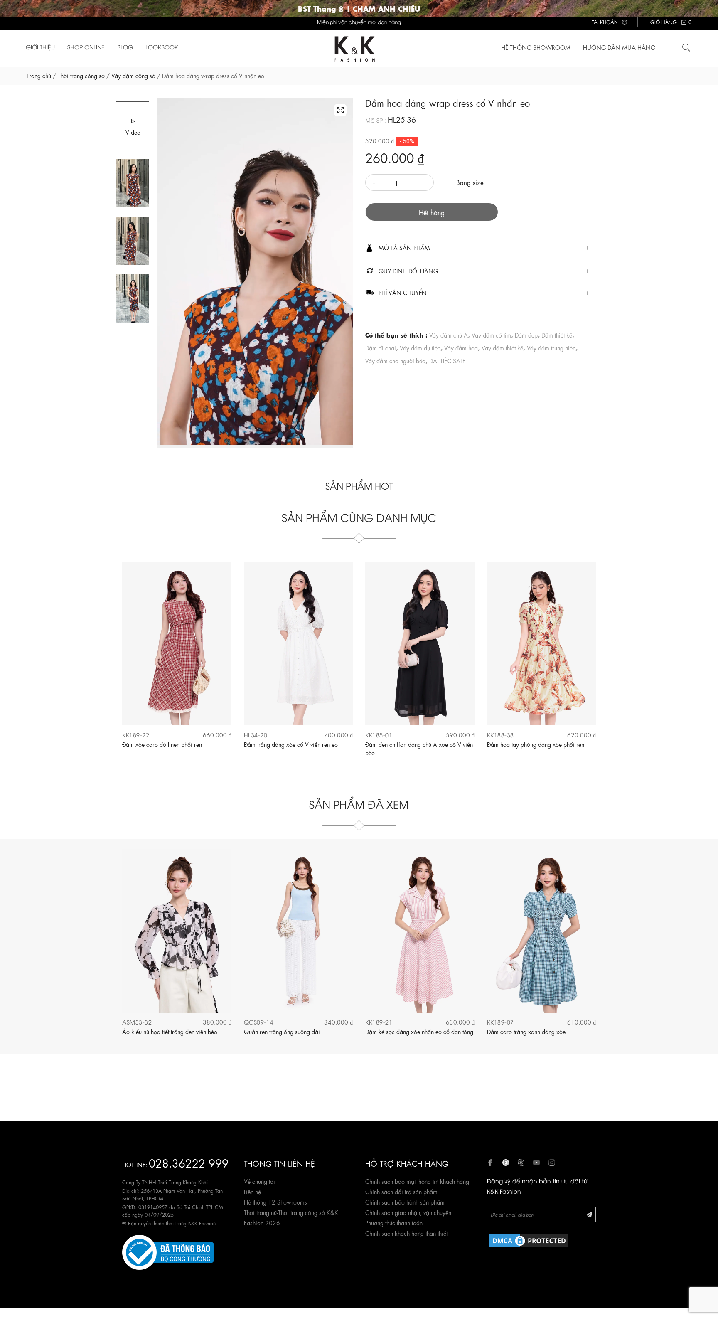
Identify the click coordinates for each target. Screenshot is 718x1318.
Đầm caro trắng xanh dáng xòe (526, 1031)
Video (132, 131)
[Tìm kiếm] (686, 46)
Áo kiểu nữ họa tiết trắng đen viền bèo (169, 1031)
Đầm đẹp (526, 334)
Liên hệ (252, 1191)
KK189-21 (378, 1022)
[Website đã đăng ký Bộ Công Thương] (168, 1251)
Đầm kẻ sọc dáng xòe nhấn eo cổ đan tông (419, 1031)
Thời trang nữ (260, 1212)
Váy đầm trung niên (551, 347)
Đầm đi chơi (380, 347)
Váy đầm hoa (461, 347)
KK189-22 (135, 735)
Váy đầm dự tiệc (420, 347)
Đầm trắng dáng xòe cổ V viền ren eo (291, 744)
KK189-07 (500, 1022)
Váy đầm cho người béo (395, 360)
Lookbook (161, 47)
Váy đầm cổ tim (491, 334)
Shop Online (86, 47)
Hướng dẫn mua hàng (619, 47)
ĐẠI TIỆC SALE (447, 360)
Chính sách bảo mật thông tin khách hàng (417, 1181)
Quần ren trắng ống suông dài (282, 1031)
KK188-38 (500, 735)
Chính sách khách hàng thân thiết (406, 1233)
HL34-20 (256, 735)
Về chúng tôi (259, 1181)
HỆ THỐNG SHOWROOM (535, 47)
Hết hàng (432, 212)
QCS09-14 (258, 1022)
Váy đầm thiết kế (502, 347)
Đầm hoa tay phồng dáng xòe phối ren (535, 744)
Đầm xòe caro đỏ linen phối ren (162, 744)
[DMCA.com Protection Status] (528, 1239)
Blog (125, 47)
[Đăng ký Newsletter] (589, 1214)
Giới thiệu (40, 47)
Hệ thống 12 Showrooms (275, 1201)
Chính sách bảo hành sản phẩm (405, 1201)
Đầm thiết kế (556, 334)
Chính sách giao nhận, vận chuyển (408, 1212)
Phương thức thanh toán (394, 1222)
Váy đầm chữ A (448, 334)
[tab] (480, 248)
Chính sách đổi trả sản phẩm (401, 1191)
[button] (480, 248)
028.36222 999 (189, 1162)
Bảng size (470, 182)
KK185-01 (378, 735)
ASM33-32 (137, 1022)
